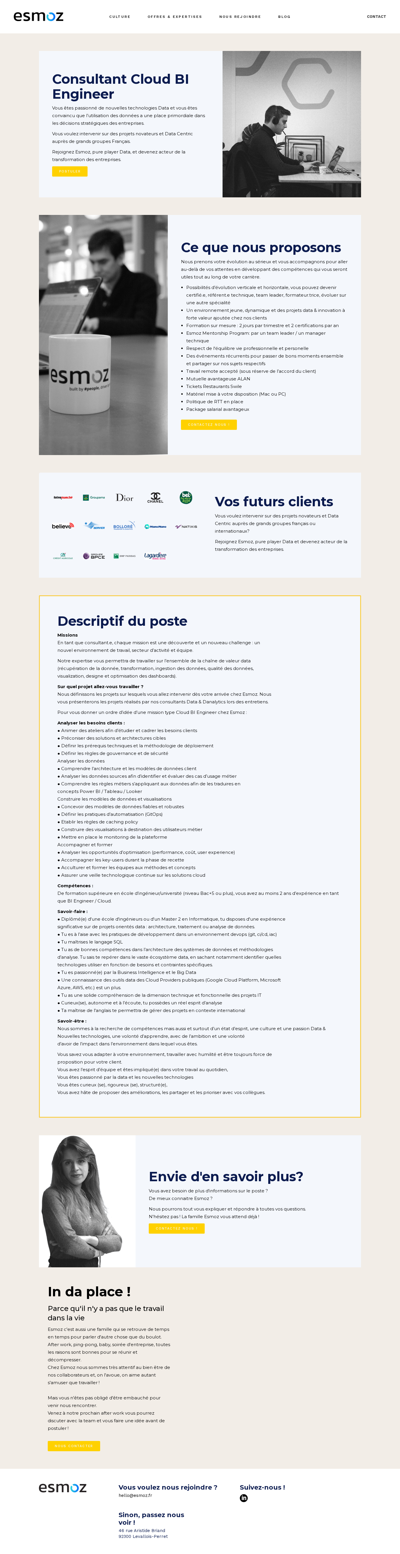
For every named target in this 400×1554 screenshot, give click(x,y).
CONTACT (376, 16)
